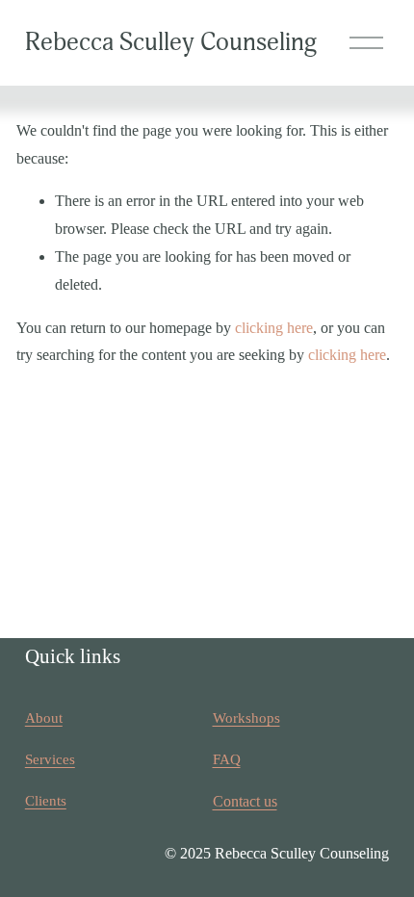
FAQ (227, 759)
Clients (45, 800)
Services (50, 759)
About (44, 718)
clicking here (274, 328)
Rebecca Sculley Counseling (171, 42)
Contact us (245, 801)
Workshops (246, 718)
